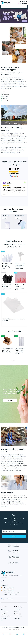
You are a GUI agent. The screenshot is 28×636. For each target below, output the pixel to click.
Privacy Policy (4, 614)
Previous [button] (1, 16)
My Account (3, 618)
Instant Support (15, 556)
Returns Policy (4, 611)
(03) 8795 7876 (23, 1)
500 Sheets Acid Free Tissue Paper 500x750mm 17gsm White (7, 266)
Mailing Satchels (19, 215)
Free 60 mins (15, 562)
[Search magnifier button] (2, 6)
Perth (16, 463)
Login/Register (17, 634)
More (5, 218)
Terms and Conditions (6, 616)
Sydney (8, 463)
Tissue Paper (17, 609)
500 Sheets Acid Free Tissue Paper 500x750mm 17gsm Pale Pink (20, 287)
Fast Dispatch (15, 550)
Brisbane (12, 463)
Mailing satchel (5, 98)
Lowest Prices (15, 545)
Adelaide (20, 463)
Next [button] (26, 16)
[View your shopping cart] (23, 634)
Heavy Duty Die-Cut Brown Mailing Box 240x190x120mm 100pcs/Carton (22, 351)
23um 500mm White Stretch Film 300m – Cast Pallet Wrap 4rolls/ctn (9, 351)
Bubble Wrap (17, 618)
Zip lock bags (4, 96)
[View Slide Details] (14, 16)
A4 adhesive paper (5, 94)
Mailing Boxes (17, 611)
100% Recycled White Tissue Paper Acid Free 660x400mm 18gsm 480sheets (20, 266)
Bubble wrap (4, 92)
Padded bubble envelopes (7, 100)
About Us (3, 609)
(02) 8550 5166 (23, 3)
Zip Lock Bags (5, 215)
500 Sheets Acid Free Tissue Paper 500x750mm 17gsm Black (7, 287)
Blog (2, 620)
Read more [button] (5, 194)
